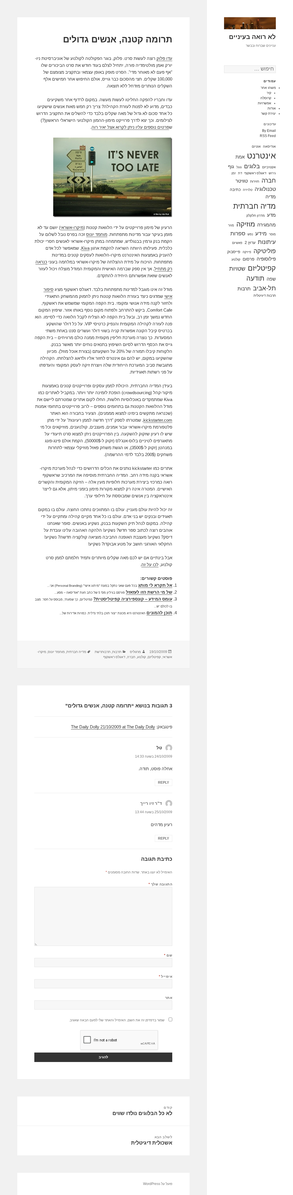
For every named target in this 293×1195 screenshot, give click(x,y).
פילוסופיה (266, 259)
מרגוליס (135, 652)
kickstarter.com (157, 420)
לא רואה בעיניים (252, 36)
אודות (272, 108)
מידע (261, 233)
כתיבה (235, 189)
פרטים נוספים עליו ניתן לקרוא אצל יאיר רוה (130, 127)
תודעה (255, 278)
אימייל (165, 977)
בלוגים (252, 166)
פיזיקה (247, 252)
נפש (250, 234)
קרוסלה (265, 98)
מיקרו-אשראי (72, 227)
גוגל (239, 167)
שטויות (237, 268)
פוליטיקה (265, 251)
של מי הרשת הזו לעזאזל (149, 592)
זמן (233, 173)
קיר (269, 93)
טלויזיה (247, 189)
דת (240, 173)
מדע (271, 215)
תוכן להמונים (159, 612)
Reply (163, 783)
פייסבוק (233, 251)
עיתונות (267, 242)
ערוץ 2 (250, 242)
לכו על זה (150, 564)
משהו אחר (268, 88)
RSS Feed (268, 136)
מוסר (272, 234)
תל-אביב (264, 288)
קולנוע (235, 259)
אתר (168, 998)
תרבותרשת (102, 652)
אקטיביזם (269, 167)
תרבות (244, 289)
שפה (271, 278)
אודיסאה (269, 146)
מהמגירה (266, 225)
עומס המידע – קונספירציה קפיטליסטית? (132, 598)
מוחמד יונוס (96, 234)
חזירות (254, 181)
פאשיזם (237, 243)
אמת (240, 156)
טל (159, 747)
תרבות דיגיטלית (265, 296)
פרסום (248, 259)
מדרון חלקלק (255, 216)
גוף (231, 166)
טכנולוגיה (265, 189)
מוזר (231, 225)
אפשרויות (264, 103)
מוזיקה (245, 224)
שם (168, 955)
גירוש (272, 173)
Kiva (85, 248)
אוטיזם (256, 146)
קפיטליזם (262, 268)
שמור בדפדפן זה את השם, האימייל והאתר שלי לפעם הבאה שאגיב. (117, 1020)
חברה (269, 180)
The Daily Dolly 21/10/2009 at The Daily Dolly (113, 726)
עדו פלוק (164, 58)
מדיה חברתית (254, 206)
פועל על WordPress (157, 1184)
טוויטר (241, 181)
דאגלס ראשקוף (255, 173)
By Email (269, 131)
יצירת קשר (268, 114)
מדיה (271, 197)
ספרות (237, 233)
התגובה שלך (160, 884)
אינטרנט (261, 155)
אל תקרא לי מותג (155, 585)
